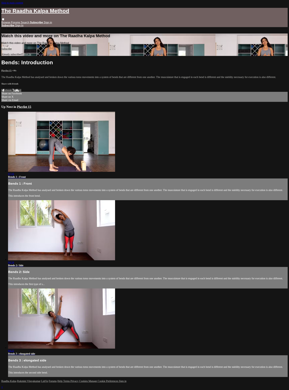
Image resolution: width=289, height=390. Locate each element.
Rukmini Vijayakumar (28, 381)
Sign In (19, 25)
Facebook (6, 90)
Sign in (48, 22)
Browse (6, 22)
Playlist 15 (6, 70)
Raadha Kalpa (8, 381)
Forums (16, 22)
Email (18, 90)
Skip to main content (12, 2)
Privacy (74, 381)
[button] (3, 19)
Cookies (83, 381)
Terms (66, 381)
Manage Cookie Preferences (103, 381)
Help (60, 381)
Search (25, 22)
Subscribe (6, 48)
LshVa (44, 381)
